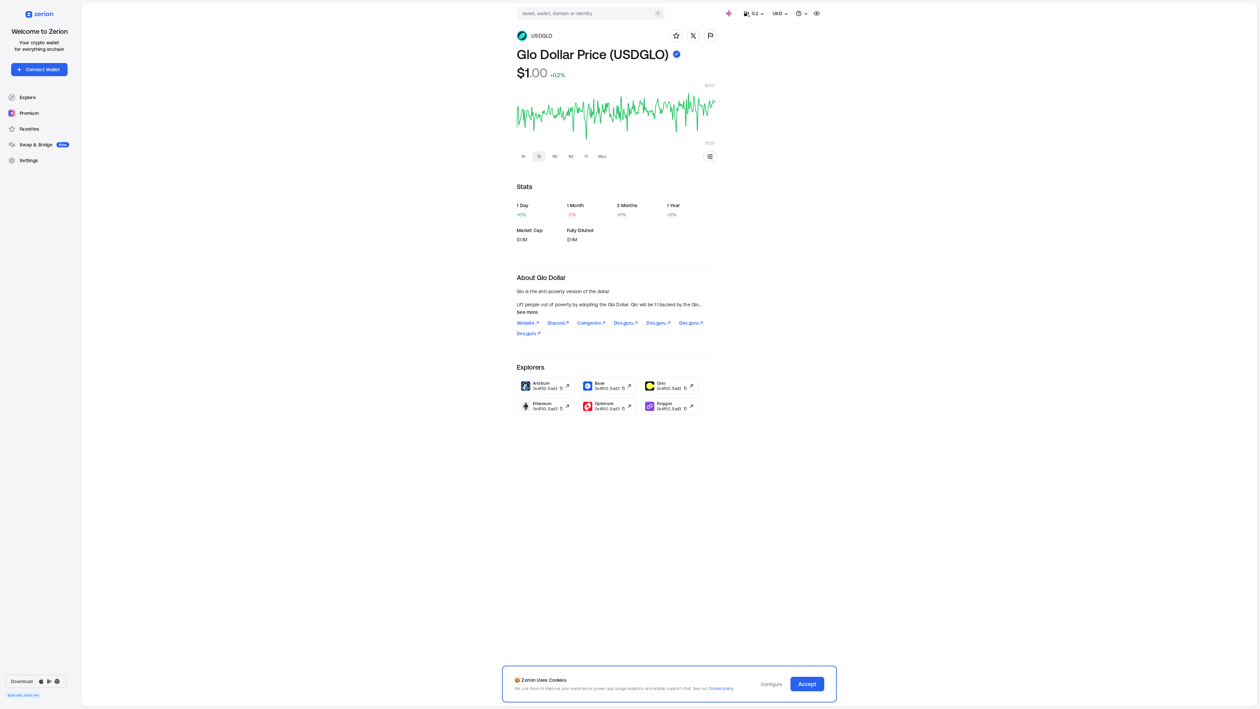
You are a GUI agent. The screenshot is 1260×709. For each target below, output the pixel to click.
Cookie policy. (721, 688)
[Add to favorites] (676, 35)
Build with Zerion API (23, 695)
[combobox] (591, 13)
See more (527, 312)
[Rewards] (729, 13)
